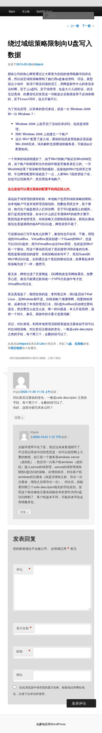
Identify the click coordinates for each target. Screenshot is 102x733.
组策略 (79, 343)
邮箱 (23, 651)
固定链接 (16, 348)
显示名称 (24, 628)
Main (12, 11)
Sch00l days (44, 11)
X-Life (26, 11)
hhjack (38, 64)
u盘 (69, 343)
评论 (23, 569)
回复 (19, 417)
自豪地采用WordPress (51, 724)
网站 (19, 674)
